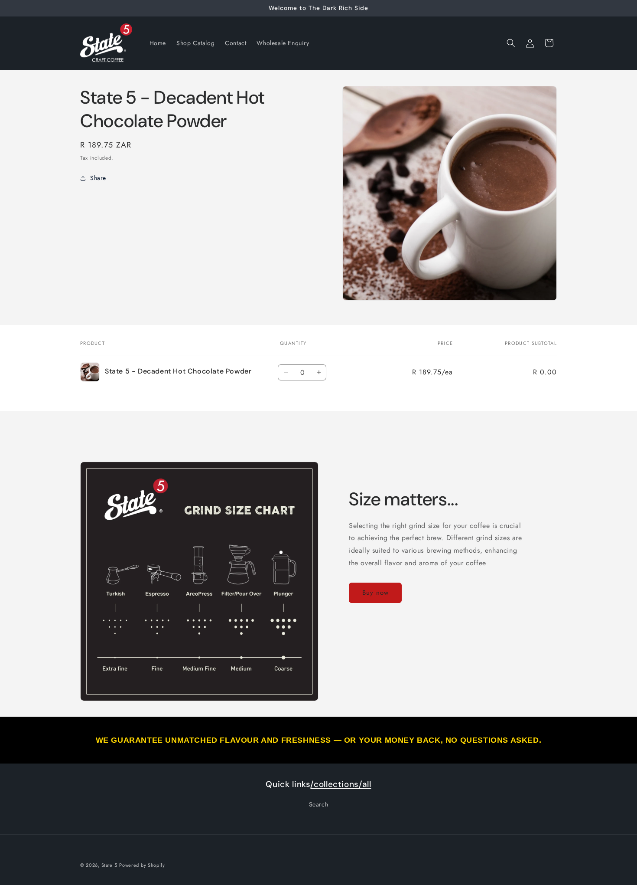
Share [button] (98, 178)
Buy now (375, 592)
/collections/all (340, 784)
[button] (510, 42)
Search (318, 804)
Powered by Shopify (142, 865)
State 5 (109, 865)
